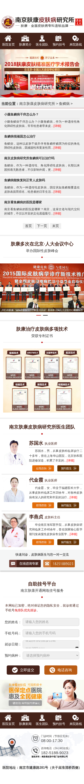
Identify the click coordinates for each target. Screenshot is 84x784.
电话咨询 (65, 670)
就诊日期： (13, 644)
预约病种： (13, 655)
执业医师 (43, 443)
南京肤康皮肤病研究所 (37, 104)
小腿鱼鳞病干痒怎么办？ (21, 114)
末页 (55, 226)
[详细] (57, 126)
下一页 (42, 226)
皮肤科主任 (44, 517)
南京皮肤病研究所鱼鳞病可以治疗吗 (29, 158)
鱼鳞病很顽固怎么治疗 (20, 136)
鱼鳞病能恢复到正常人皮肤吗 (24, 180)
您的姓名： (13, 622)
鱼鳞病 (64, 104)
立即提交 (27, 670)
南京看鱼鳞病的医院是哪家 (23, 202)
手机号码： (13, 633)
